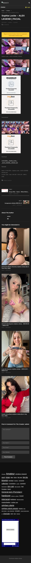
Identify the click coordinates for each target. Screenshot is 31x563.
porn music (4, 511)
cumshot (23, 483)
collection (5, 483)
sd (2, 513)
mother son (14, 502)
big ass (20, 477)
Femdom (4, 489)
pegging (21, 508)
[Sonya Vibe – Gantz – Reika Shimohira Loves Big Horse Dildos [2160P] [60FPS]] (15, 191)
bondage (11, 480)
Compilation (12, 483)
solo (11, 514)
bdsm (15, 477)
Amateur (5, 180)
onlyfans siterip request (10, 508)
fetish (9, 489)
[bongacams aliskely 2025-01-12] (15, 203)
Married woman (20, 499)
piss (24, 508)
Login (28, 7)
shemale (6, 514)
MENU (3, 7)
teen (15, 513)
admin (8, 216)
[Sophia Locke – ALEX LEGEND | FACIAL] (15, 246)
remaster (17, 511)
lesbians (13, 499)
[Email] (7, 218)
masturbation (6, 502)
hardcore (10, 180)
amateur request (21, 474)
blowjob (5, 480)
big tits (25, 477)
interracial (6, 499)
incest (21, 496)
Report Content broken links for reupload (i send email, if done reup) (15, 34)
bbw (12, 477)
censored (21, 480)
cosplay (17, 483)
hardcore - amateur (15, 496)
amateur (10, 22)
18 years (3, 474)
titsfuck (18, 513)
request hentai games (25, 511)
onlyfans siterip (8, 505)
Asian (8, 477)
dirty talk (10, 486)
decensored (4, 486)
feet (22, 486)
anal (3, 477)
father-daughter (18, 486)
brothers (16, 480)
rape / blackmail (10, 511)
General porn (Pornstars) (12, 492)
